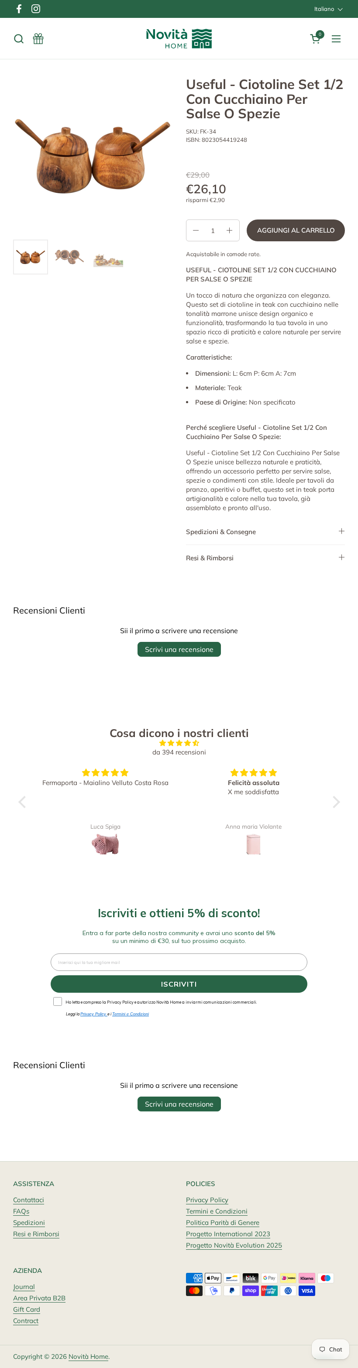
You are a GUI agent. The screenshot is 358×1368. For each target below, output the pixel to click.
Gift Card (26, 1309)
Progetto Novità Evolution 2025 (234, 1245)
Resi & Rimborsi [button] (210, 558)
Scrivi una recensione (179, 649)
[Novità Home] (179, 38)
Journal (24, 1286)
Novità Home (88, 1356)
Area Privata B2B (39, 1298)
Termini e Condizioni (217, 1211)
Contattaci (28, 1200)
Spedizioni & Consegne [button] (221, 532)
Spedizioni (29, 1222)
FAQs (21, 1211)
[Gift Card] (38, 38)
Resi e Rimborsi (36, 1234)
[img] (179, 742)
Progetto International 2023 (228, 1234)
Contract (25, 1321)
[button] (18, 38)
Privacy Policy (207, 1200)
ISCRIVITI (179, 984)
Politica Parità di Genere (222, 1222)
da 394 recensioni (179, 752)
